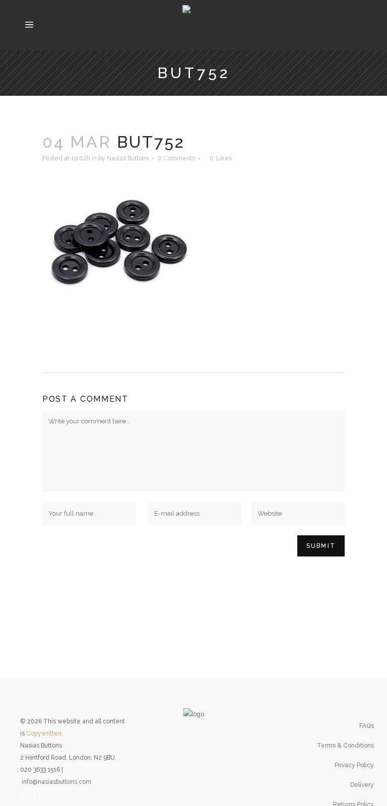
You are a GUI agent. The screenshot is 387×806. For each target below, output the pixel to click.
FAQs (366, 725)
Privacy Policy (354, 765)
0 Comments (176, 158)
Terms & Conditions (345, 745)
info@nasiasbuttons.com (56, 781)
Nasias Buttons (128, 158)
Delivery (362, 784)
